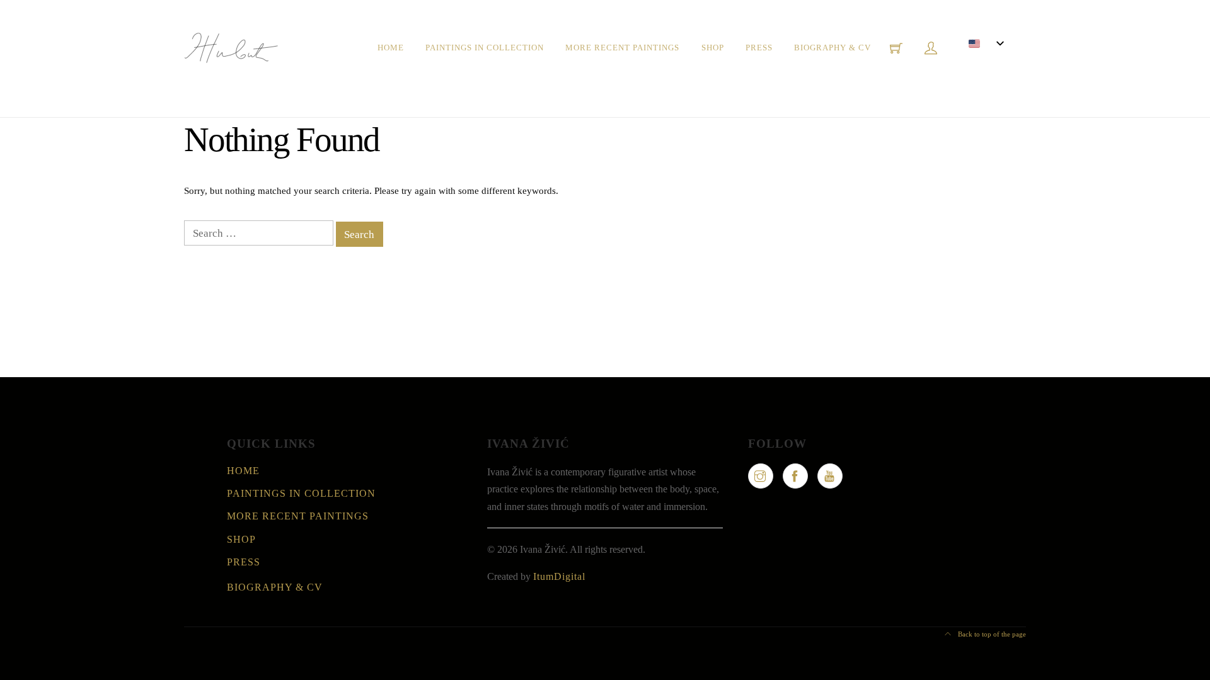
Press (759, 47)
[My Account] (930, 47)
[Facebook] (795, 476)
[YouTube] (830, 476)
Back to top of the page (991, 634)
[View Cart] (896, 47)
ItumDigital (559, 576)
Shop (712, 47)
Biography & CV (832, 47)
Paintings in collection (484, 47)
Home (390, 47)
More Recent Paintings (622, 47)
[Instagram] (760, 476)
